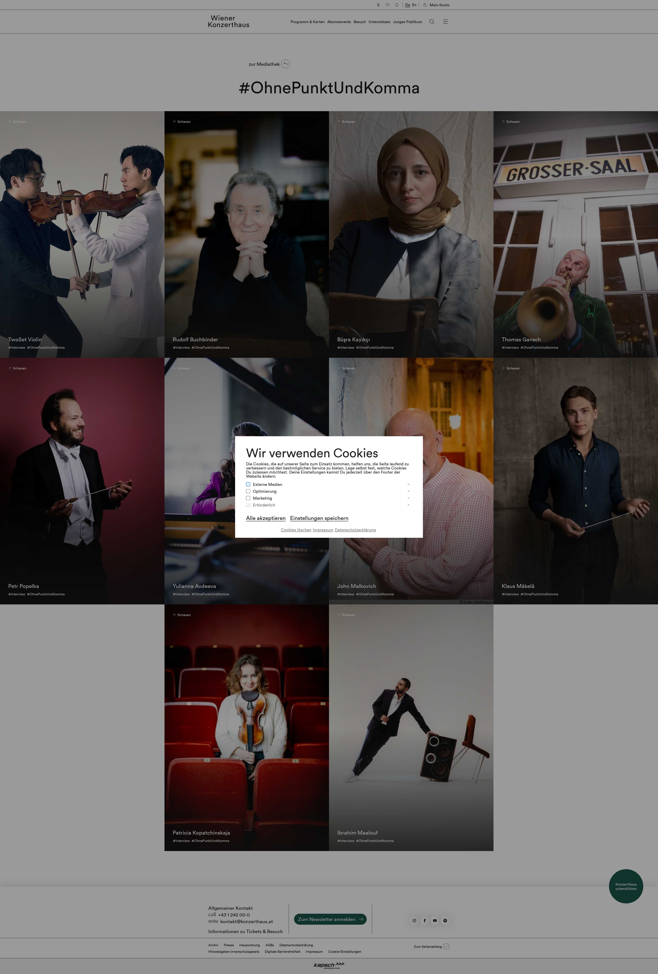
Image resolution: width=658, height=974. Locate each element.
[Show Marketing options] (408, 498)
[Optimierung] (248, 491)
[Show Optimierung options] (408, 491)
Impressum (323, 529)
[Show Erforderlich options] (408, 505)
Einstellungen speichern (319, 518)
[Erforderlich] (248, 505)
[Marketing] (248, 498)
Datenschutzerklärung (355, 529)
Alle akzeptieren (266, 518)
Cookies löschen (296, 529)
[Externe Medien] (248, 484)
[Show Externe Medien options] (408, 484)
